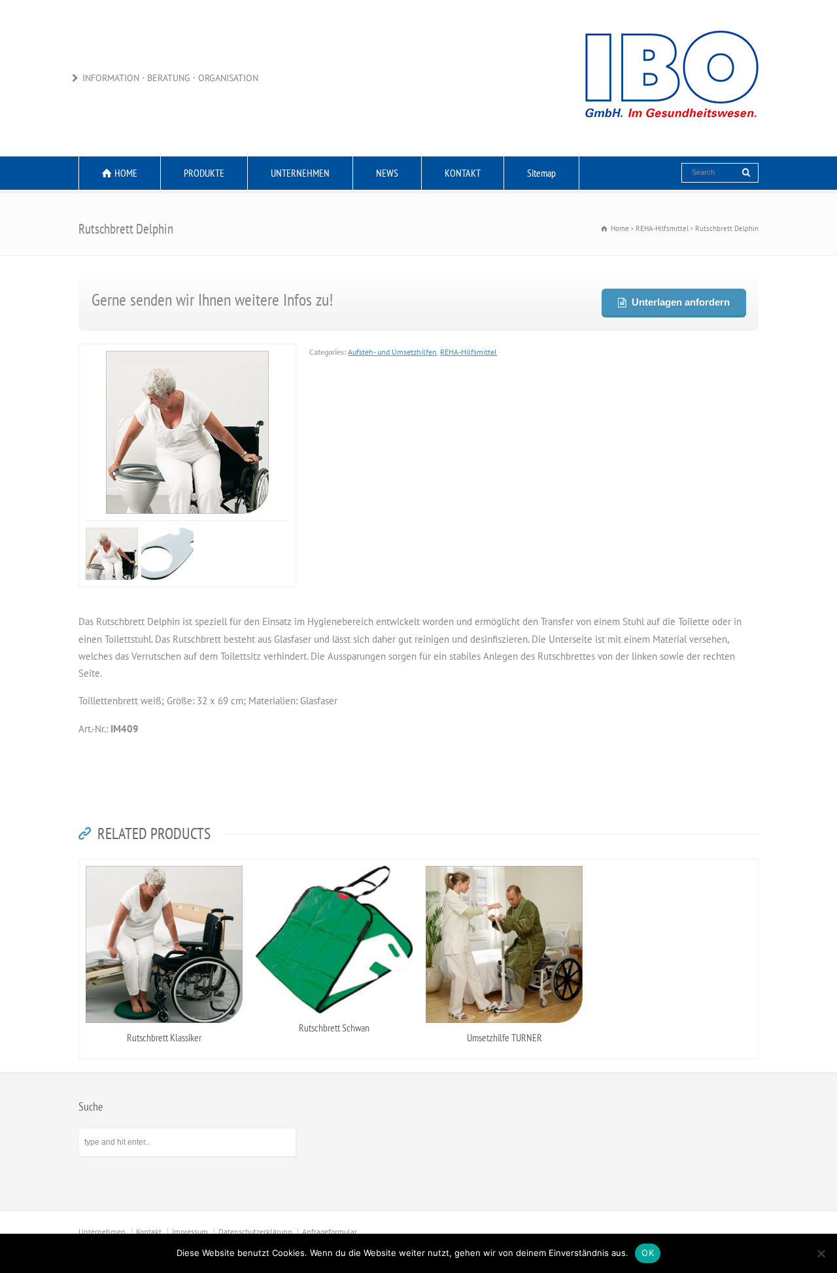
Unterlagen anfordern (680, 302)
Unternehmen (102, 1227)
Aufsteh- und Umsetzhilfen (392, 352)
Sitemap (541, 172)
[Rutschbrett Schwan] (334, 863)
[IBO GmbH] (670, 130)
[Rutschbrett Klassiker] (164, 863)
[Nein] (820, 1253)
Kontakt (149, 1227)
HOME (125, 172)
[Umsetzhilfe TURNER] (504, 863)
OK (647, 1252)
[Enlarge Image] (222, 352)
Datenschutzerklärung (255, 1227)
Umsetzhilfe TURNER (504, 1032)
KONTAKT (463, 172)
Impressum (190, 1227)
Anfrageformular (329, 1227)
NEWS (387, 172)
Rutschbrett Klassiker (164, 1032)
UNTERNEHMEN (300, 172)
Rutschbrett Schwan (334, 1022)
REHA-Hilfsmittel (468, 352)
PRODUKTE (204, 172)
